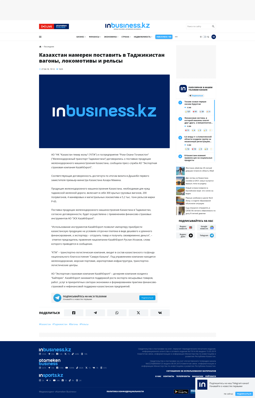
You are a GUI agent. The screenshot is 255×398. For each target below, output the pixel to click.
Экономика (110, 36)
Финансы (94, 36)
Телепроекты (183, 376)
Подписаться (244, 394)
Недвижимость (142, 36)
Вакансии (197, 376)
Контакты (168, 376)
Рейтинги (210, 376)
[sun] (201, 37)
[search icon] (213, 26)
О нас (158, 376)
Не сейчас (228, 394)
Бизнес (80, 36)
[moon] (208, 37)
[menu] (40, 37)
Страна (125, 36)
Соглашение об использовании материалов (191, 371)
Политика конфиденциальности (125, 391)
